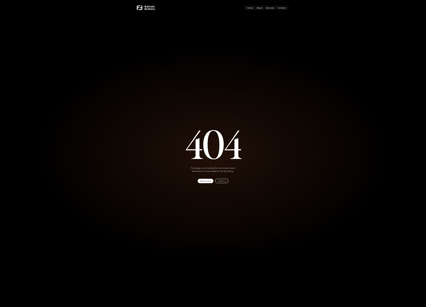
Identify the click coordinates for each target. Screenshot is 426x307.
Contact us (222, 181)
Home (250, 7)
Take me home (205, 181)
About (259, 7)
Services (270, 7)
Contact (282, 7)
